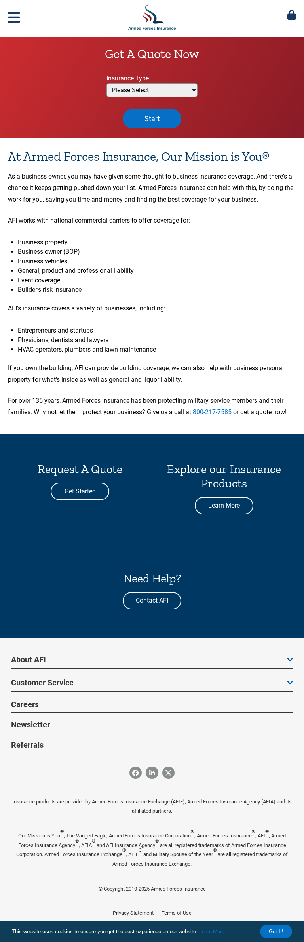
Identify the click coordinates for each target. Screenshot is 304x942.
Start (152, 118)
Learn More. (212, 931)
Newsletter (30, 724)
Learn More (224, 505)
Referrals (27, 745)
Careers (25, 704)
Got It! (276, 931)
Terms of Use (177, 913)
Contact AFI (152, 600)
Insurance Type (127, 78)
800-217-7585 (212, 412)
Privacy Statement (133, 913)
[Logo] (152, 15)
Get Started (80, 491)
